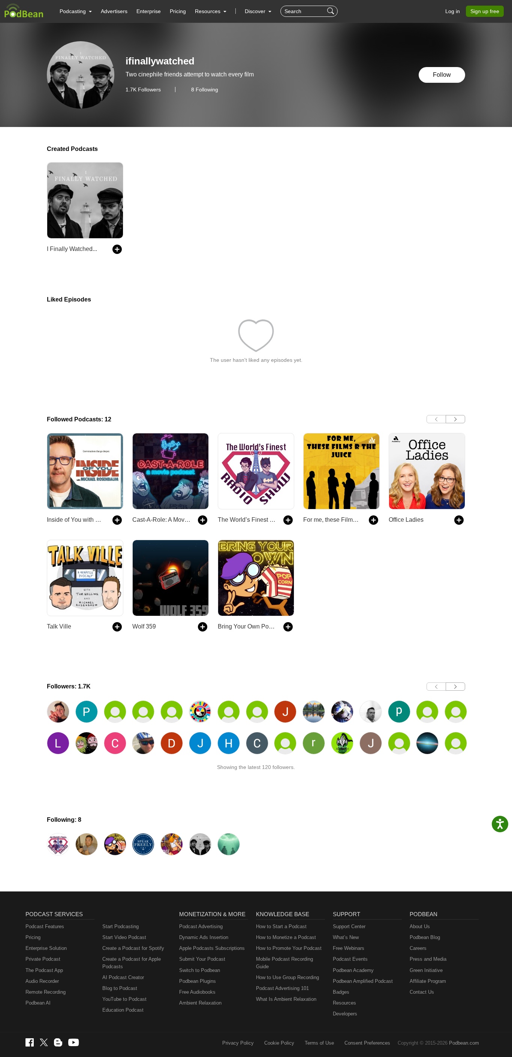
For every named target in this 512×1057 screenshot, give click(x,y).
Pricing (178, 11)
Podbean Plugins (197, 981)
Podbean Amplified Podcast (363, 981)
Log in (452, 11)
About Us (420, 926)
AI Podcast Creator (123, 977)
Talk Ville (59, 626)
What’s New (346, 937)
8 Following (204, 89)
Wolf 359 (144, 626)
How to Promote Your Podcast (289, 948)
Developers (345, 1014)
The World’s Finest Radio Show (247, 520)
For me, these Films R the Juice (332, 520)
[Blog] (58, 1042)
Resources (344, 1003)
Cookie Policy (279, 1043)
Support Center (349, 926)
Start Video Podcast (124, 937)
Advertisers (114, 11)
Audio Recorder (42, 981)
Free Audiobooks (197, 992)
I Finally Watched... (72, 249)
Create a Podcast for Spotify (133, 948)
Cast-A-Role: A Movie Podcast (161, 520)
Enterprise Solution (46, 948)
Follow (442, 75)
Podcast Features (44, 926)
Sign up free (484, 11)
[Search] (331, 11)
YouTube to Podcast (124, 999)
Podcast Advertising (201, 926)
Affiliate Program (428, 981)
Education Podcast (123, 1010)
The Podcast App (44, 970)
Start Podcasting (120, 926)
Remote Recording (45, 992)
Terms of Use (319, 1043)
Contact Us (422, 992)
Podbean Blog (425, 937)
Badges (341, 992)
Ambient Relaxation (200, 1003)
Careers (418, 948)
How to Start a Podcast (281, 926)
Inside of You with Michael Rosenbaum (76, 520)
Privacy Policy (238, 1043)
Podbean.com (464, 1043)
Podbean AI (38, 1003)
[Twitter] (44, 1043)
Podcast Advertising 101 (282, 988)
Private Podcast (42, 959)
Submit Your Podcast (202, 959)
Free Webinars (348, 948)
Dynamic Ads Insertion (203, 937)
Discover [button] (256, 11)
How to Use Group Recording (287, 977)
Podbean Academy (353, 970)
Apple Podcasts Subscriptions (212, 948)
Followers (143, 89)
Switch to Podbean (199, 970)
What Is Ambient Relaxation (286, 999)
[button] (76, 11)
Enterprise (148, 11)
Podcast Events (350, 959)
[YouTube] (73, 1042)
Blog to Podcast (119, 988)
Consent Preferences (367, 1043)
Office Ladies (406, 520)
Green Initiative (426, 970)
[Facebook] (29, 1042)
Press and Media (428, 959)
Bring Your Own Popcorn (247, 626)
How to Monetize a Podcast (286, 937)
